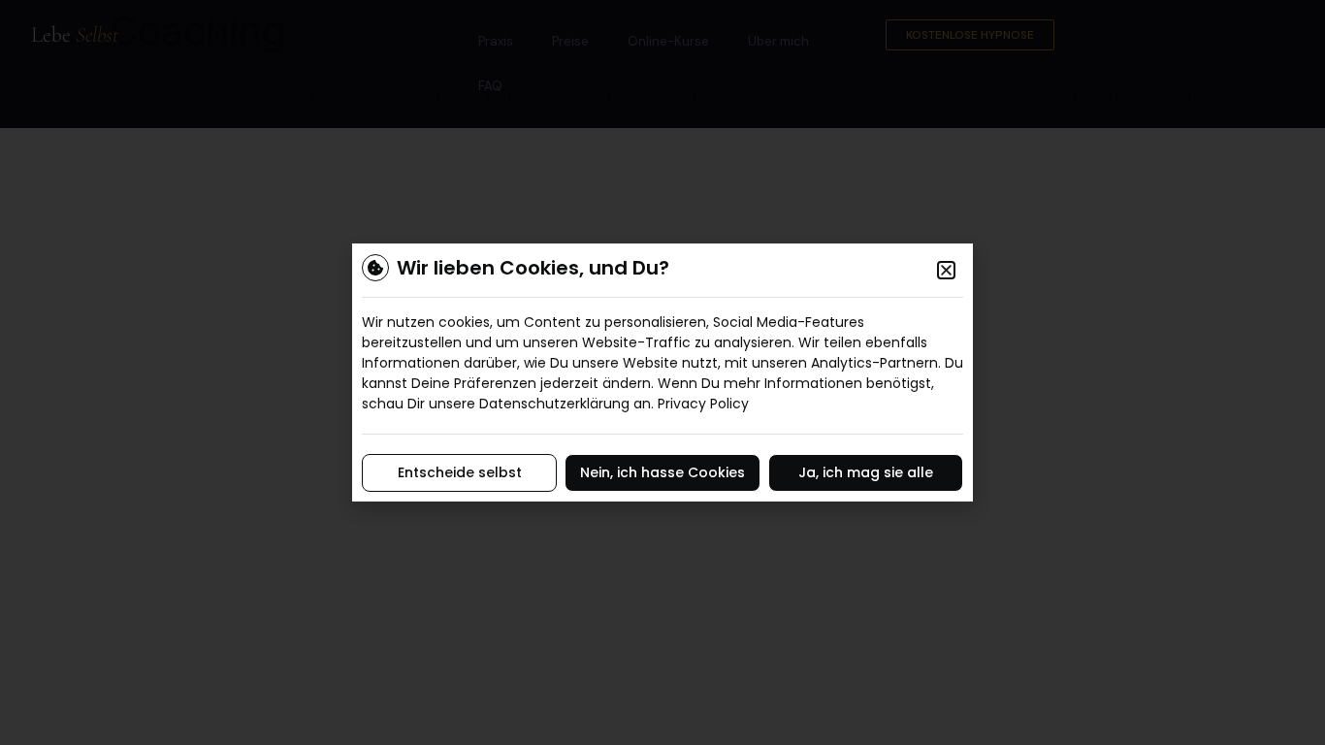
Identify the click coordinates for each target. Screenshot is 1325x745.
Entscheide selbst (460, 472)
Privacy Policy (703, 403)
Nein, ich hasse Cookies (662, 472)
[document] (662, 372)
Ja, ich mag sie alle (865, 472)
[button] (946, 270)
